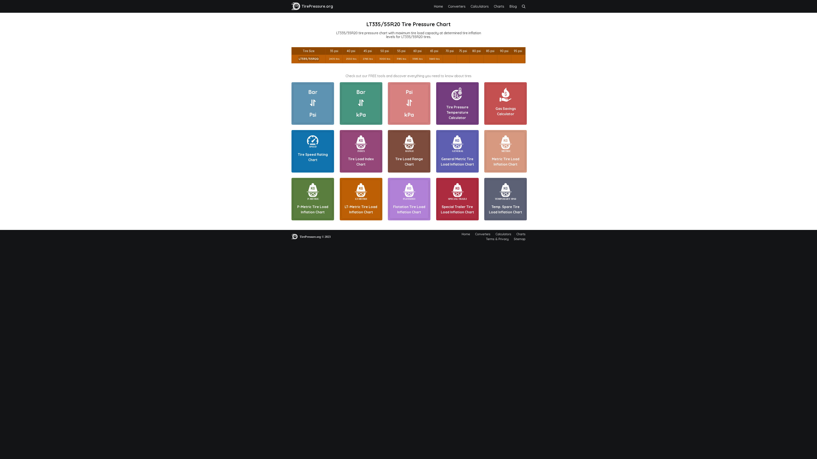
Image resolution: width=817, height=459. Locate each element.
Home (438, 6)
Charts (499, 6)
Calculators (480, 6)
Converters (457, 6)
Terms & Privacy (497, 239)
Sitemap (520, 239)
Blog (513, 6)
